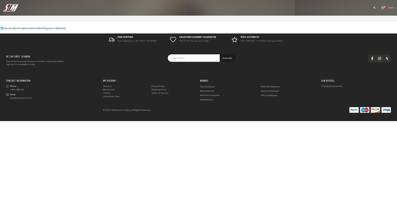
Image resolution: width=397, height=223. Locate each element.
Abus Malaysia (207, 86)
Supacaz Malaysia (270, 91)
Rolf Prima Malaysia (209, 95)
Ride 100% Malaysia (270, 86)
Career (106, 93)
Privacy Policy (158, 86)
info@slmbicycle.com (21, 98)
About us (107, 86)
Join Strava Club (111, 96)
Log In (391, 8)
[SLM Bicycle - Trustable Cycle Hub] (11, 7)
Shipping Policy (159, 89)
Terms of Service (160, 93)
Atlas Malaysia (207, 91)
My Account (109, 89)
